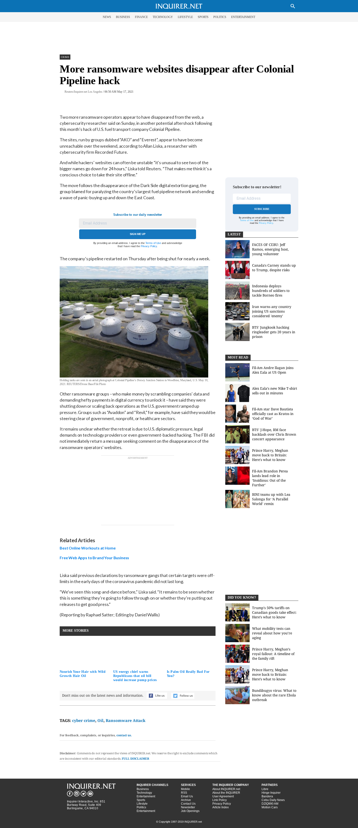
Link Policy (219, 800)
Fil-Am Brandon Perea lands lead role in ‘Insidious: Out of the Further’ (270, 478)
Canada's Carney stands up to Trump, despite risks (274, 267)
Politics (141, 807)
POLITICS (219, 17)
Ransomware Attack (125, 720)
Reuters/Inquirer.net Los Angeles (83, 91)
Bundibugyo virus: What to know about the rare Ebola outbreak (274, 695)
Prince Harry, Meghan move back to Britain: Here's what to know (270, 455)
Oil (100, 720)
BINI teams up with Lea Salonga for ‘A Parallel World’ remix (271, 499)
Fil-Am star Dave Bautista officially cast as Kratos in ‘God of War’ (272, 414)
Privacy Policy (149, 246)
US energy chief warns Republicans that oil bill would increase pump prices (135, 676)
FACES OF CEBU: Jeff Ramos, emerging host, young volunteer (270, 249)
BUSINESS (123, 17)
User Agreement (223, 796)
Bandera (267, 796)
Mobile (185, 789)
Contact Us (188, 803)
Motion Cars (270, 807)
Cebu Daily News (273, 800)
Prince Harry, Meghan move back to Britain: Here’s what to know (270, 674)
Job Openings (190, 811)
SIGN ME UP (137, 234)
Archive (186, 800)
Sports (141, 800)
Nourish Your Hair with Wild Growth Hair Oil (82, 674)
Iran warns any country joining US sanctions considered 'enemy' (271, 311)
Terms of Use (153, 243)
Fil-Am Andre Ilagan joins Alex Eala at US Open (272, 370)
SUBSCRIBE (262, 208)
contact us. (124, 735)
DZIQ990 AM (270, 803)
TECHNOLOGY (163, 17)
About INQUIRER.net (226, 789)
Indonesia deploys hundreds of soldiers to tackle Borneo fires (271, 290)
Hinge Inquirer (271, 792)
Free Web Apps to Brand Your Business (94, 557)
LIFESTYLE (185, 17)
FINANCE (141, 17)
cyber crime (83, 720)
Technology (144, 792)
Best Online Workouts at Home (88, 548)
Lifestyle (142, 803)
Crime (65, 57)
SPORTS (203, 17)
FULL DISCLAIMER (135, 758)
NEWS (107, 17)
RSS (184, 792)
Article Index (220, 807)
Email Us (187, 796)
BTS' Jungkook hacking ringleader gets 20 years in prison (273, 332)
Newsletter (188, 807)
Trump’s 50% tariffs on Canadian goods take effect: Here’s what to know (274, 612)
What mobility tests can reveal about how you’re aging (272, 633)
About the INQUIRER (226, 792)
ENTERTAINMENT (243, 17)
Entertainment (146, 796)
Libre (265, 789)
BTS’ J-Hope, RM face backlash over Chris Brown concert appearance (274, 434)
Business (143, 789)
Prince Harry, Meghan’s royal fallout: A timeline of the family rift (273, 654)
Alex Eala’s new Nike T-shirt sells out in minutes (274, 390)
